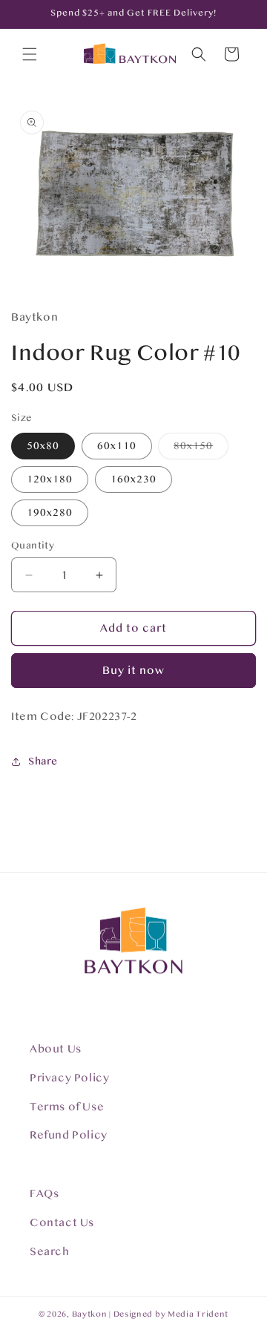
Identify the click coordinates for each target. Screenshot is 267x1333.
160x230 (133, 479)
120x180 (50, 479)
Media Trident (198, 1314)
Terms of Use (67, 1107)
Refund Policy (69, 1135)
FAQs (44, 1194)
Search (50, 1251)
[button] (29, 54)
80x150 (201, 449)
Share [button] (43, 761)
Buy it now (133, 670)
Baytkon (90, 1314)
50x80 (43, 446)
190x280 (50, 513)
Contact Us (62, 1222)
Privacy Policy (69, 1078)
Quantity (32, 545)
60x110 (116, 446)
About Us (56, 1049)
